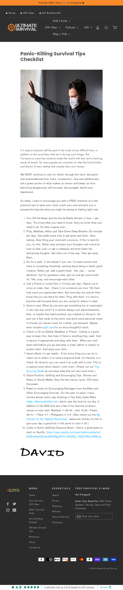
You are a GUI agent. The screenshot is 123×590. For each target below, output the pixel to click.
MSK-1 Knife (60, 21)
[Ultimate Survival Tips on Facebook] (8, 504)
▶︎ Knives (10, 13)
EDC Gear (51, 27)
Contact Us (34, 547)
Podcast (70, 27)
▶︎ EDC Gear (27, 13)
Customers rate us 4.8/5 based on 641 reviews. (69, 587)
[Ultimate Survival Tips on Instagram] (8, 510)
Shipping (57, 506)
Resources (34, 536)
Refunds (56, 511)
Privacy (55, 500)
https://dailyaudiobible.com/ (42, 401)
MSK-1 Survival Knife (36, 511)
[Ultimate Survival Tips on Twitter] (14, 504)
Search (55, 495)
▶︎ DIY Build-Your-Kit (50, 13)
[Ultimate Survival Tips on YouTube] (14, 510)
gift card (49, 327)
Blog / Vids (60, 34)
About (32, 542)
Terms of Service (60, 517)
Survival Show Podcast (36, 520)
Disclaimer (57, 522)
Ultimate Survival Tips (37, 529)
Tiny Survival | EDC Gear (36, 502)
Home (32, 495)
